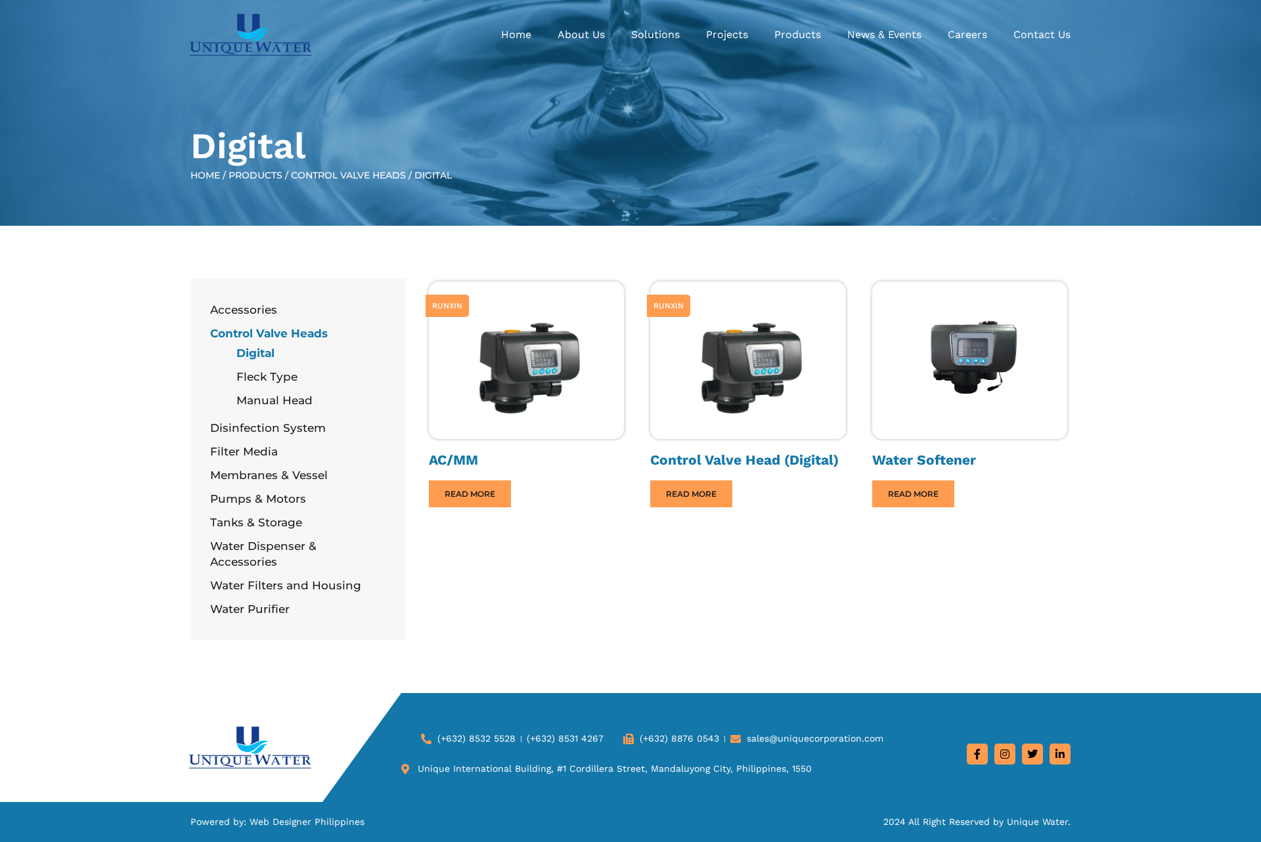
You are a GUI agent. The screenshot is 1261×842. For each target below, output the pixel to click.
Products (797, 34)
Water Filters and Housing (285, 585)
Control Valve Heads (348, 175)
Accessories (243, 309)
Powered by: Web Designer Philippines (277, 821)
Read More (470, 494)
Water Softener (924, 460)
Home (516, 34)
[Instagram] (1004, 754)
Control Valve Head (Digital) (744, 460)
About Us (581, 34)
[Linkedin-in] (1060, 754)
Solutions (655, 34)
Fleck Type (267, 376)
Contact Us (1042, 34)
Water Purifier (250, 609)
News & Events (884, 34)
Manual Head (274, 400)
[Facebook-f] (977, 754)
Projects (727, 34)
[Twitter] (1032, 754)
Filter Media (244, 451)
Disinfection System (268, 427)
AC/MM (453, 460)
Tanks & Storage (256, 522)
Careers (967, 34)
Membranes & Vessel (269, 475)
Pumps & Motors (258, 498)
